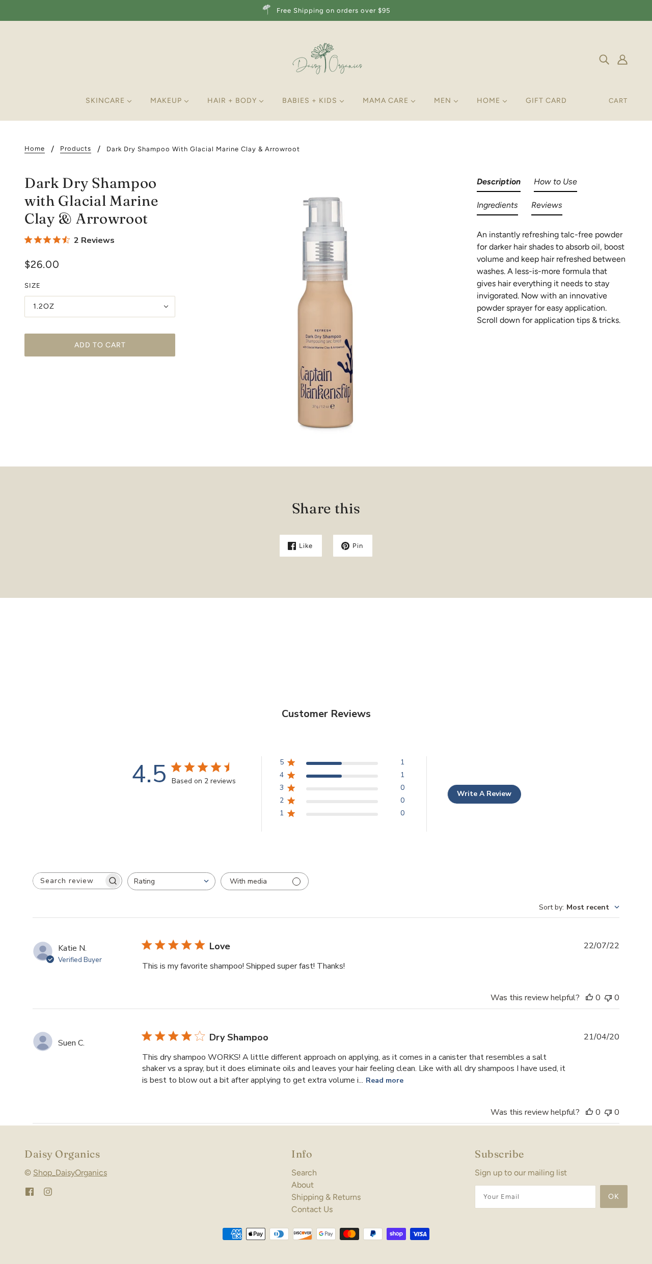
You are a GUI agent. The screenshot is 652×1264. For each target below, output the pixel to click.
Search (304, 1172)
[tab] (499, 184)
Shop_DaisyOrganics (70, 1172)
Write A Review (484, 794)
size (32, 285)
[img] (604, 59)
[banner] (326, 58)
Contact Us (312, 1209)
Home (34, 148)
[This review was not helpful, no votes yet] (608, 997)
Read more (384, 1080)
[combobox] (171, 881)
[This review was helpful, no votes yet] (589, 997)
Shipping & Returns (326, 1197)
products (75, 148)
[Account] (622, 59)
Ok (613, 1196)
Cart (618, 100)
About (302, 1185)
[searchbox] (68, 881)
